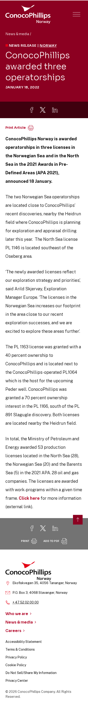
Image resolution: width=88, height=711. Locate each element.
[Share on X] (43, 109)
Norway (48, 45)
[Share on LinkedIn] (55, 109)
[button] (76, 14)
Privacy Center (16, 680)
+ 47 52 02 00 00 (25, 602)
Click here (29, 498)
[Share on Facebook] (32, 109)
